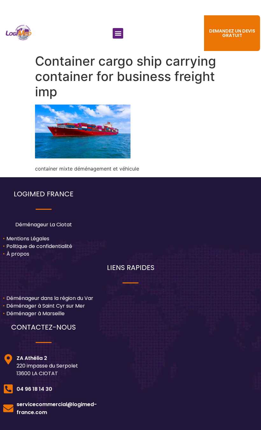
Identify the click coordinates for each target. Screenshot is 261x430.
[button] (118, 33)
